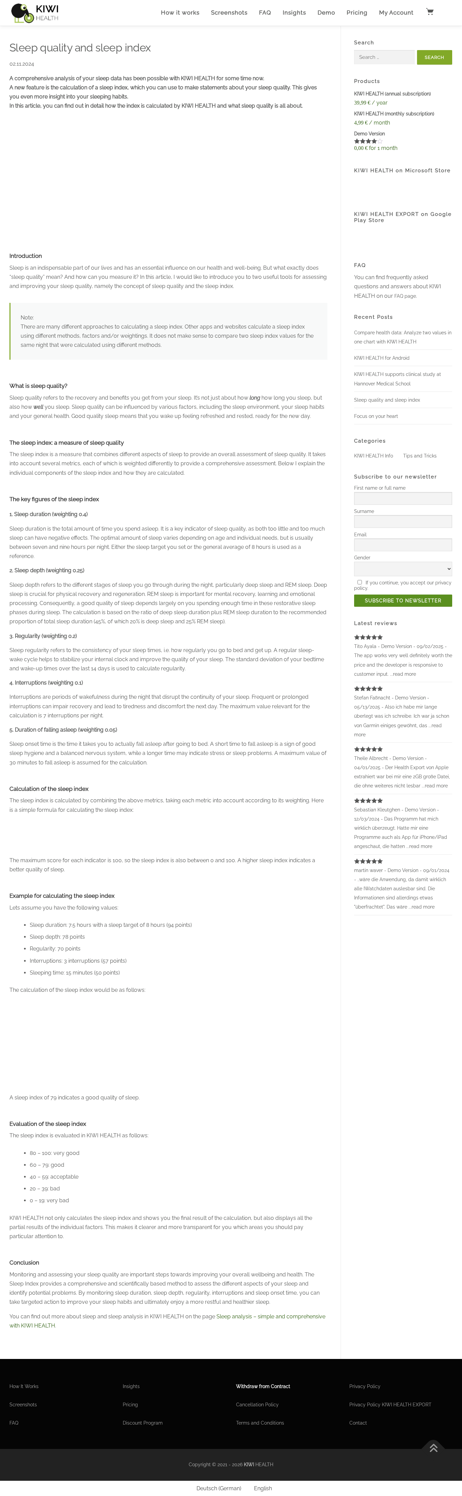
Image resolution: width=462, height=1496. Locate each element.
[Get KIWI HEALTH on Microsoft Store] (388, 188)
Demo (326, 12)
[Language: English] (447, 12)
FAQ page (405, 296)
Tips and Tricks (420, 456)
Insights (294, 12)
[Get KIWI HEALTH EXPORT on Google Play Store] (388, 238)
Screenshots (229, 12)
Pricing (357, 12)
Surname (364, 511)
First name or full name (380, 488)
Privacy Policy (364, 1386)
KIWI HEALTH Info (373, 456)
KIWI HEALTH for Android (382, 358)
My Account (396, 12)
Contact (358, 1423)
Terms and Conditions (260, 1423)
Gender (362, 557)
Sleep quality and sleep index (387, 400)
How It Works (24, 1386)
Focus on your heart (376, 416)
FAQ (265, 12)
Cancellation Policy (257, 1404)
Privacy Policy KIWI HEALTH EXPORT (390, 1404)
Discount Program (143, 1423)
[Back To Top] (433, 1449)
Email (360, 534)
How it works (180, 12)
